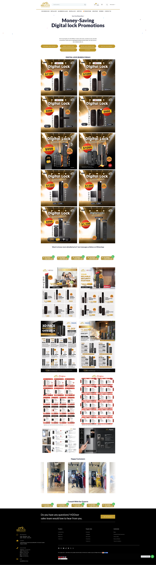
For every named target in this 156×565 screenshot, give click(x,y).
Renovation (88, 536)
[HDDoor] (21, 529)
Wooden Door (45, 11)
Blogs (115, 532)
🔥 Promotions (87, 11)
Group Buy (95, 11)
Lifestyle (79, 11)
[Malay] (65, 557)
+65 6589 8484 (27, 549)
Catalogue (88, 534)
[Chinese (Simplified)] (59, 557)
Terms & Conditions (117, 541)
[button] (106, 4)
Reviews (101, 11)
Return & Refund (117, 538)
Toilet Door (60, 538)
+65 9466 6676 (25, 554)
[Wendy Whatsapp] (62, 505)
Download (88, 532)
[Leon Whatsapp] (93, 257)
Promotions (88, 538)
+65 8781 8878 (25, 556)
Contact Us (108, 11)
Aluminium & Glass (63, 11)
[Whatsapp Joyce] (47, 505)
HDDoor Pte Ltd (70, 552)
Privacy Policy (116, 536)
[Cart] (101, 4)
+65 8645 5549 (26, 552)
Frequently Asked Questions (119, 534)
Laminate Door (61, 532)
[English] (63, 557)
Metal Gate (54, 11)
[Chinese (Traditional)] (61, 557)
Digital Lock (72, 11)
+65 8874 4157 (25, 551)
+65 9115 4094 (25, 553)
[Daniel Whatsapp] (108, 505)
